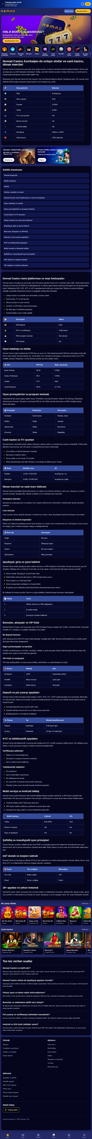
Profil (69, 1137)
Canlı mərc (51, 1044)
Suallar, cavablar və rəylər (14, 192)
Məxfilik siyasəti (8, 1081)
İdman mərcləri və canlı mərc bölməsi (18, 220)
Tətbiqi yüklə (13, 1110)
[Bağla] (2, 4)
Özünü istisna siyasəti (10, 1092)
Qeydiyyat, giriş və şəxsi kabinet (16, 226)
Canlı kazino (52, 1052)
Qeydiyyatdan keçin (84, 11)
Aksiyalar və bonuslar (55, 1059)
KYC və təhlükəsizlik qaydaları (15, 243)
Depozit (5, 1044)
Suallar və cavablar (9, 1052)
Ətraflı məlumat (10, 181)
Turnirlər (51, 1063)
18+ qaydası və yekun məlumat (16, 265)
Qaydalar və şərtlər (9, 1078)
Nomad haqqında (10, 175)
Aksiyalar (38, 1137)
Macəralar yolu (53, 1067)
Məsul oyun (7, 1089)
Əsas (7, 1137)
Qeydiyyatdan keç (12, 41)
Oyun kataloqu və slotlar (13, 203)
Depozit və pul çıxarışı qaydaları (16, 237)
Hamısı (85, 903)
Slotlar (6, 186)
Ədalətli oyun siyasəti (10, 1096)
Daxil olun (69, 11)
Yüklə (88, 4)
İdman (53, 1137)
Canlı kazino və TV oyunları (14, 215)
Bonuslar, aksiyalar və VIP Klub (16, 231)
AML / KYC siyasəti (9, 1085)
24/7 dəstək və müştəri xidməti (15, 260)
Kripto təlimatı (8, 1056)
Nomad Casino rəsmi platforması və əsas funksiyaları (24, 198)
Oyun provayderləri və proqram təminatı (19, 209)
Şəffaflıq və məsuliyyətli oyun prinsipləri (19, 254)
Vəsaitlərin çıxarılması (11, 1048)
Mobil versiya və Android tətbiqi (16, 248)
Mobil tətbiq (52, 1048)
